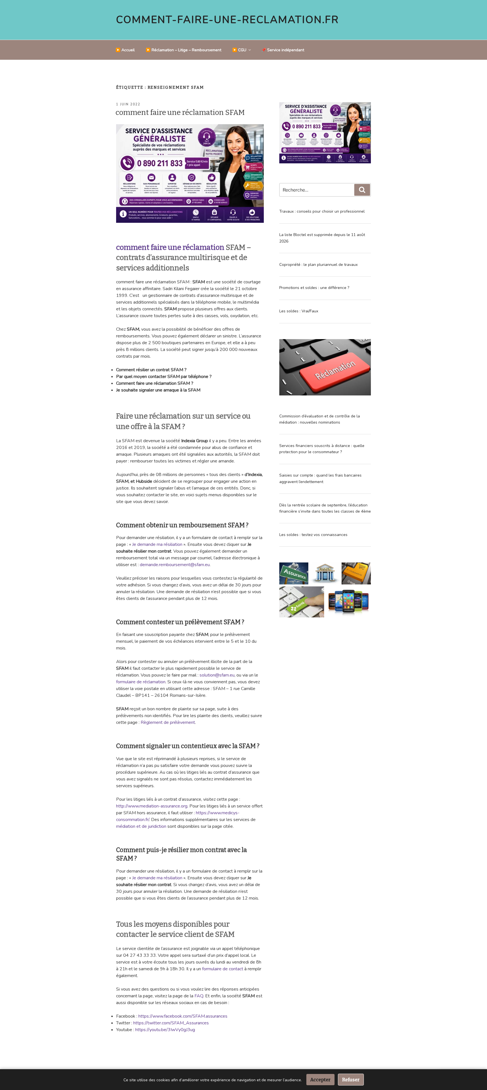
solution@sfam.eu (217, 675)
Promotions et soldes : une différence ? (314, 287)
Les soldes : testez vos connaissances (313, 534)
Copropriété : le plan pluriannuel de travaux (318, 264)
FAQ (198, 996)
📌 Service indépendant (282, 50)
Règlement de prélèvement (168, 722)
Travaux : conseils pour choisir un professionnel (322, 211)
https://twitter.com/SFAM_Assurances (171, 1023)
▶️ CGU (239, 50)
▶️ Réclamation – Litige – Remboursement (183, 50)
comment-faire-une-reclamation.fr (227, 20)
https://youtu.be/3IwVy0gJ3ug (165, 1030)
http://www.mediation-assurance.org (151, 806)
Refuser (351, 1079)
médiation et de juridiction (141, 826)
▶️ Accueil (125, 50)
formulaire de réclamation (140, 682)
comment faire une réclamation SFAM (180, 112)
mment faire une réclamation (174, 247)
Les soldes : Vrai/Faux (298, 311)
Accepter (320, 1079)
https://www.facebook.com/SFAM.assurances (182, 1016)
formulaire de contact (222, 969)
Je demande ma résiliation (157, 544)
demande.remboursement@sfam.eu (175, 565)
